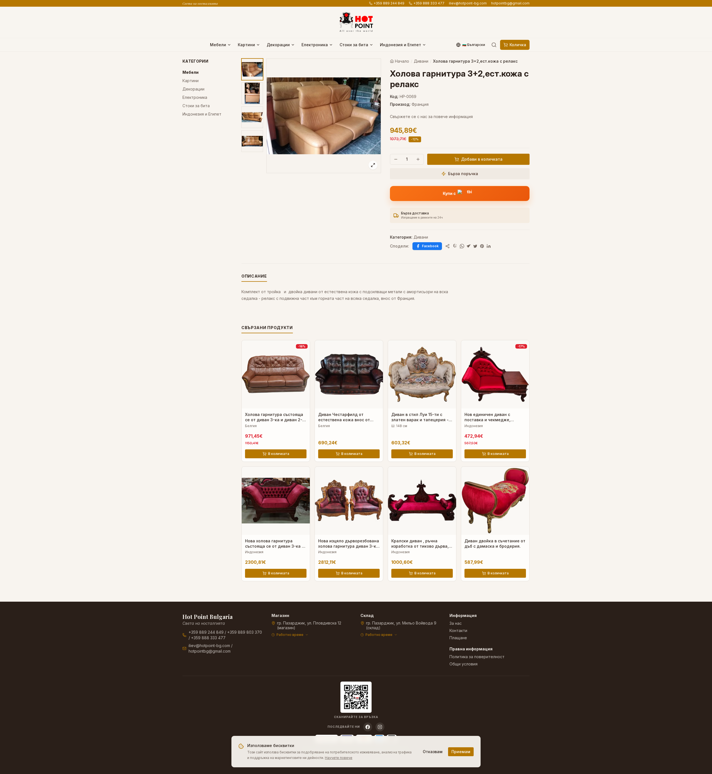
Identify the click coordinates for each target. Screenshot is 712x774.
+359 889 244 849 (389, 3)
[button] (460, 193)
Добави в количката (482, 159)
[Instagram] (379, 726)
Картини (246, 44)
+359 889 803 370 (244, 632)
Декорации (278, 44)
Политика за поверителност (477, 656)
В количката (278, 454)
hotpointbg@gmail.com (510, 3)
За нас (455, 623)
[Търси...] (494, 45)
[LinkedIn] (488, 246)
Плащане (458, 637)
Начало (402, 61)
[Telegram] (468, 246)
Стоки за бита (354, 44)
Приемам (460, 751)
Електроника (314, 44)
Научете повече (338, 758)
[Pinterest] (482, 246)
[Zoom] (373, 165)
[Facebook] (367, 726)
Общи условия (463, 664)
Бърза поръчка (463, 173)
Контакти (458, 630)
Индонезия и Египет (400, 44)
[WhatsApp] (462, 246)
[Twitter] (475, 246)
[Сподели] (447, 246)
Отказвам (432, 751)
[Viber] (455, 246)
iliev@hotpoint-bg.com (468, 3)
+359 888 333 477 (428, 3)
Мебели (218, 44)
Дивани (421, 61)
